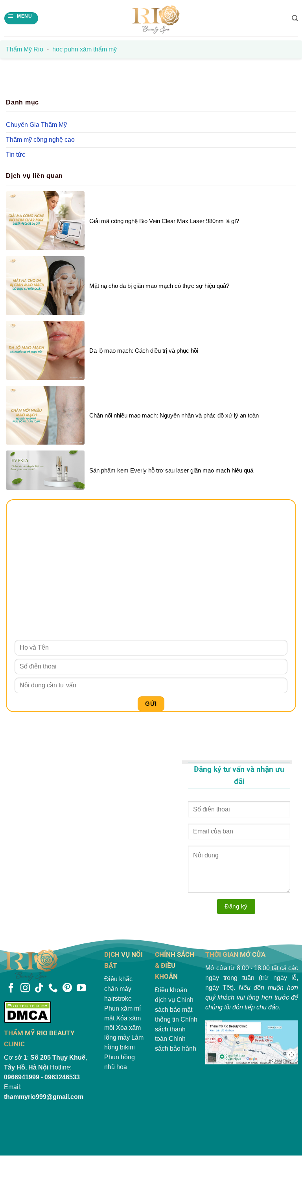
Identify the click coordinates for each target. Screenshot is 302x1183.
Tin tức (15, 154)
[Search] (295, 18)
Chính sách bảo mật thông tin (174, 1009)
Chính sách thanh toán (176, 1029)
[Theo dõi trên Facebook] (11, 988)
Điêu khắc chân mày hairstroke (118, 989)
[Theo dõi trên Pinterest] (67, 988)
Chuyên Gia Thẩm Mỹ (36, 124)
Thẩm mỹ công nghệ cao (40, 139)
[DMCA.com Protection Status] (50, 1012)
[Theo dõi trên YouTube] (81, 988)
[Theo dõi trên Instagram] (25, 988)
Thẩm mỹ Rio (24, 49)
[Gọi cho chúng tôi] (53, 988)
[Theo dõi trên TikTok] (39, 988)
